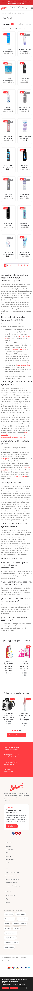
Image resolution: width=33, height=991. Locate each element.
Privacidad (23, 959)
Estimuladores (9, 949)
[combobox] (15, 7)
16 (21, 265)
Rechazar (14, 988)
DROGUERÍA (8, 13)
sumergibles (5, 459)
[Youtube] (16, 835)
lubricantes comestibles (19, 349)
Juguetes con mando (11, 944)
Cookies (4, 962)
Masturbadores (22, 920)
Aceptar (6, 988)
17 (24, 265)
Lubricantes (15, 13)
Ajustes (23, 988)
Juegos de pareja (10, 939)
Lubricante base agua (19, 925)
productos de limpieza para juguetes (13, 437)
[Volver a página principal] (4, 8)
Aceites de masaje (10, 935)
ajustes (23, 984)
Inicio (3, 13)
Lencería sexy (21, 916)
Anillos (7, 925)
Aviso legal (15, 959)
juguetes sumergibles (23, 365)
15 (18, 265)
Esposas (16, 930)
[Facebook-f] (13, 835)
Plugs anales (9, 916)
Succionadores (9, 920)
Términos (10, 962)
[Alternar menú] (32, 8)
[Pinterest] (19, 835)
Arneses (7, 930)
